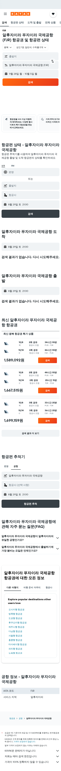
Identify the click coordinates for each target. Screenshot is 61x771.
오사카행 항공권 (16, 609)
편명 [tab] (6, 466)
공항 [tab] (16, 466)
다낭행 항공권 (15, 631)
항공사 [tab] (49, 587)
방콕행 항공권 (15, 613)
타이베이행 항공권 (18, 644)
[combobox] (33, 185)
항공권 (12, 718)
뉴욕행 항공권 (15, 653)
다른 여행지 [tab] (12, 587)
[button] (5, 13)
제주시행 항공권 (16, 627)
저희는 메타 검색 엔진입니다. (21, 756)
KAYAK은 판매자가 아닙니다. (20, 750)
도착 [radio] (3, 166)
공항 (21, 718)
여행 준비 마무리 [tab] (32, 587)
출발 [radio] (13, 166)
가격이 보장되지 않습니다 (24, 741)
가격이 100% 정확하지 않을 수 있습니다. (27, 761)
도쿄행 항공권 (15, 618)
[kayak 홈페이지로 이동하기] (20, 14)
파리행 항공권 (15, 648)
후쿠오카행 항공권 (18, 622)
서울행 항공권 (15, 635)
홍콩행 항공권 (15, 640)
